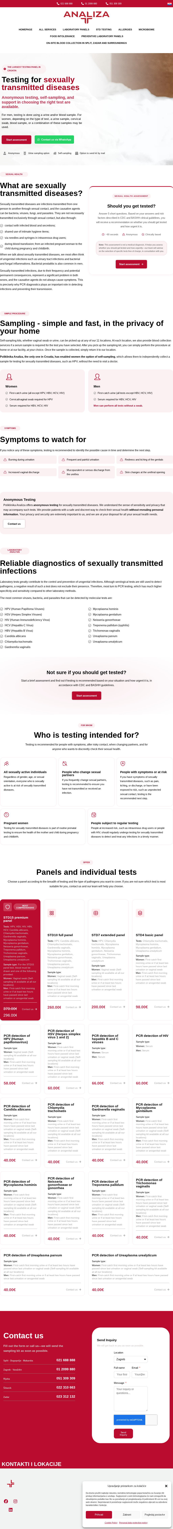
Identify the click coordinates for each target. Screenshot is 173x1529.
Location (118, 1352)
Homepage (25, 29)
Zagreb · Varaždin (12, 1369)
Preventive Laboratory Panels (102, 36)
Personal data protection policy (133, 1523)
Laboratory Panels (76, 29)
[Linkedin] (10, 1509)
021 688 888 (65, 1360)
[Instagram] (15, 1501)
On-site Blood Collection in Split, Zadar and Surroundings (86, 43)
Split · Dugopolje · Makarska (18, 1360)
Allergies (125, 29)
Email (135, 1367)
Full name (119, 1367)
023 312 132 (65, 1396)
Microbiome (146, 29)
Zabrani (127, 1514)
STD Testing (104, 29)
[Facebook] (6, 1501)
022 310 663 (65, 1387)
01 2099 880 (65, 1369)
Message (119, 1383)
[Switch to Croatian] (169, 3)
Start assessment (129, 264)
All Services (47, 29)
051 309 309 (65, 1378)
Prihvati (99, 1514)
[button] (166, 1486)
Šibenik (7, 1388)
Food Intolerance (62, 36)
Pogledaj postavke (155, 1514)
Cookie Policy (111, 1523)
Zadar (6, 1397)
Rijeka (6, 1379)
